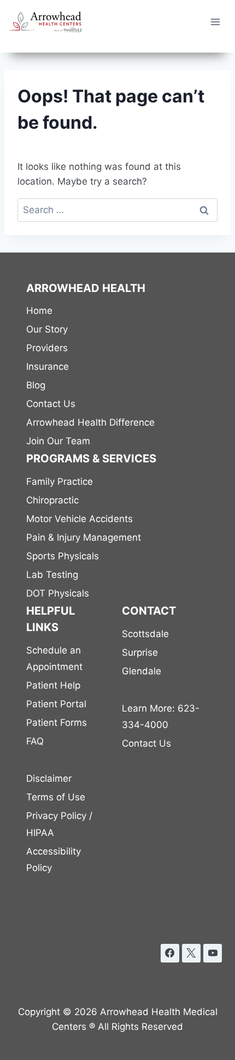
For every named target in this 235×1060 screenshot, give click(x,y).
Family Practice (59, 481)
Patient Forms (56, 722)
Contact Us (50, 403)
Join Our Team (58, 441)
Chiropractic (52, 500)
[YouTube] (212, 953)
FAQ (35, 741)
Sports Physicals (62, 556)
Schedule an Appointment (54, 659)
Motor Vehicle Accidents (79, 518)
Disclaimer (49, 778)
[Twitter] (191, 953)
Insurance (47, 366)
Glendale (141, 671)
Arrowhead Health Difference (90, 422)
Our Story (47, 329)
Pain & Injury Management (83, 537)
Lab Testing (52, 574)
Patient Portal (56, 703)
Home (39, 310)
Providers (47, 347)
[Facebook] (170, 953)
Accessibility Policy (53, 860)
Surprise (140, 652)
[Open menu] (215, 21)
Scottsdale (145, 633)
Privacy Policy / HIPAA (59, 824)
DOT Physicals (57, 593)
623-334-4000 (160, 717)
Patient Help (53, 685)
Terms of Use (55, 797)
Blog (35, 385)
